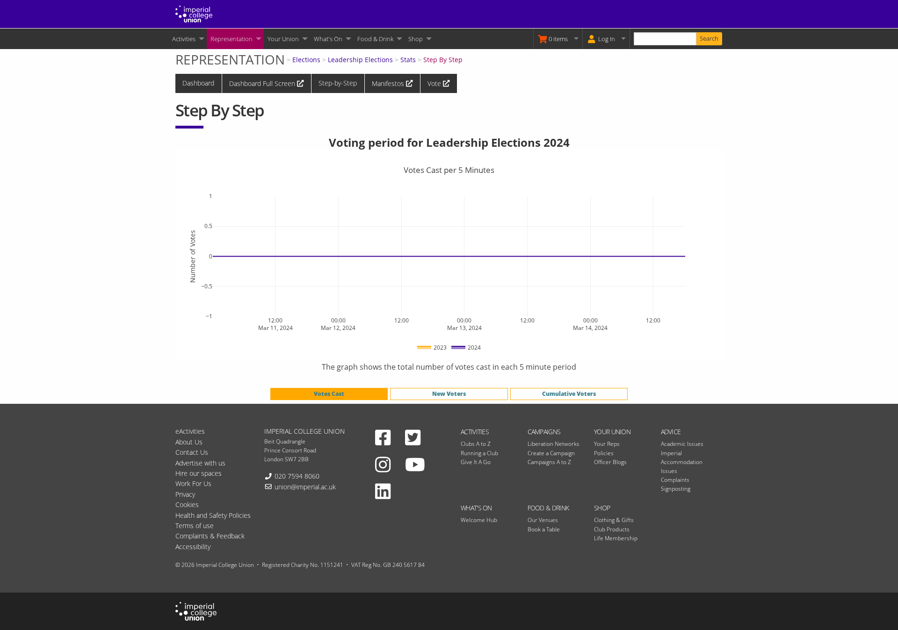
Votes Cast (329, 394)
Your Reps (607, 444)
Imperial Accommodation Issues (681, 462)
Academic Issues (682, 444)
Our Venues (543, 520)
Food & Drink (375, 39)
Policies (604, 453)
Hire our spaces (198, 473)
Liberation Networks (553, 444)
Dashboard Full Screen (263, 83)
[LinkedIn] (383, 491)
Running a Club (479, 453)
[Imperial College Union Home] (193, 13)
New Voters (449, 394)
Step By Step (443, 59)
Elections (306, 59)
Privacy (185, 494)
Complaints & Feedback (210, 535)
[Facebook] (383, 437)
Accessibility (192, 546)
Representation (231, 39)
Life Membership (615, 538)
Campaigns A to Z (549, 462)
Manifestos (389, 83)
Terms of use (194, 525)
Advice (671, 431)
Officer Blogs (610, 462)
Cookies (187, 504)
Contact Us (191, 452)
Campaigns (544, 431)
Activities (184, 39)
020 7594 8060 (297, 476)
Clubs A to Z (476, 444)
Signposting (675, 489)
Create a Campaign (551, 453)
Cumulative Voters (569, 394)
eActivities (190, 431)
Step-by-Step (338, 83)
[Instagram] (383, 464)
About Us (189, 441)
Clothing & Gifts (614, 520)
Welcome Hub (479, 520)
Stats (408, 59)
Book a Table (544, 529)
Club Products (612, 529)
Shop (415, 39)
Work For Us (193, 483)
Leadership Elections (360, 59)
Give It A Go (476, 462)
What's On (328, 39)
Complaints (675, 480)
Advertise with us (200, 462)
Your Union (283, 39)
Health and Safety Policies (213, 515)
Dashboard (198, 83)
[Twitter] (412, 437)
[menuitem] (187, 39)
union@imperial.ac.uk (305, 486)
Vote (435, 83)
